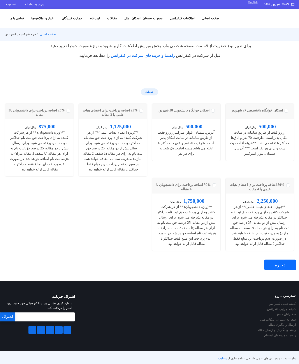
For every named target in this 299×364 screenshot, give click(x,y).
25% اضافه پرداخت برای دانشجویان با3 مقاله (37, 112)
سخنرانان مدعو (286, 314)
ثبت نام (95, 18)
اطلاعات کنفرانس (182, 18)
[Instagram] (41, 330)
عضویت (11, 4)
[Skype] (32, 330)
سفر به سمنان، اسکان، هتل (143, 18)
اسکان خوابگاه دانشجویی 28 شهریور (184, 110)
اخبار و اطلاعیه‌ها (42, 18)
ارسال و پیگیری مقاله (282, 324)
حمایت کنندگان (72, 18)
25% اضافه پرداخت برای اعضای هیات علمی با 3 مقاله (111, 112)
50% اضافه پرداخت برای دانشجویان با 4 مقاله (184, 187)
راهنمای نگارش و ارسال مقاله (276, 330)
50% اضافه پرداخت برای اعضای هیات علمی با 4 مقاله (257, 187)
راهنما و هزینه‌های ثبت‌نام (280, 335)
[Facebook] (67, 330)
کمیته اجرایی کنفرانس (281, 309)
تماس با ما (16, 18)
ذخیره (280, 264)
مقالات (112, 18)
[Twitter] (59, 330)
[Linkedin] (50, 330)
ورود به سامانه (34, 4)
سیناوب (222, 358)
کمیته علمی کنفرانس (282, 303)
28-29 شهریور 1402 (277, 4)
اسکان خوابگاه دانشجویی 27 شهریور (257, 110)
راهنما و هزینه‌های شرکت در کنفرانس (143, 55)
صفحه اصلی (210, 18)
